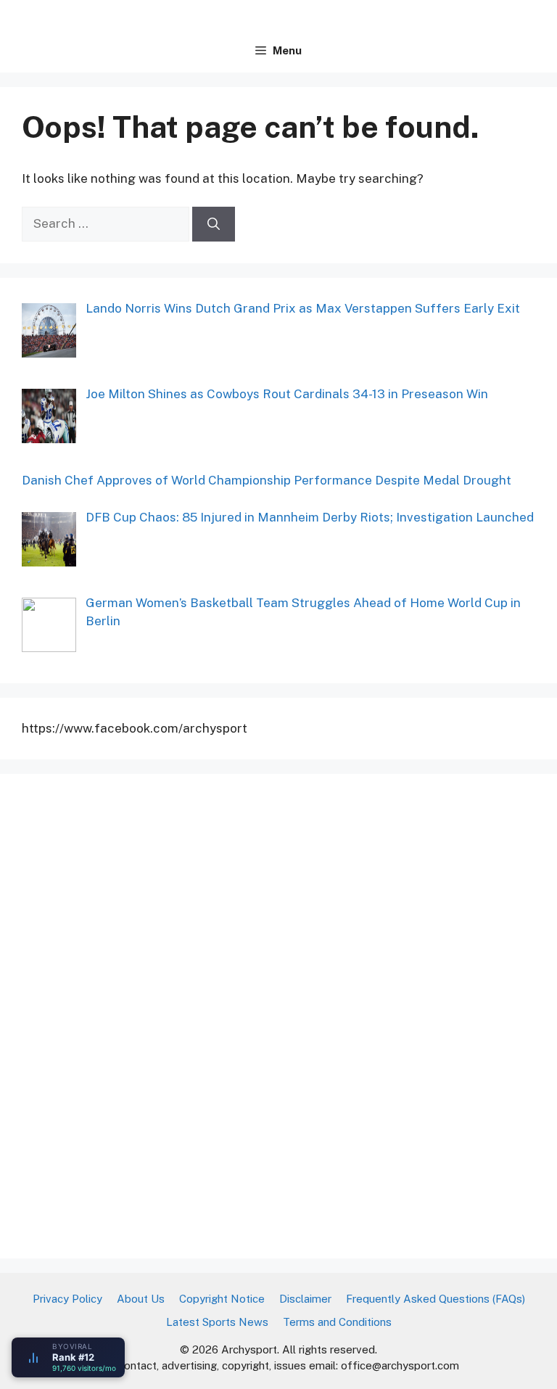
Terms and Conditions (337, 1322)
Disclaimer (305, 1299)
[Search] (213, 224)
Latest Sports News (217, 1322)
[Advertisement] (130, 1013)
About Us (141, 1299)
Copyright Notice (222, 1299)
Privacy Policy (67, 1299)
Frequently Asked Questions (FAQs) (435, 1299)
